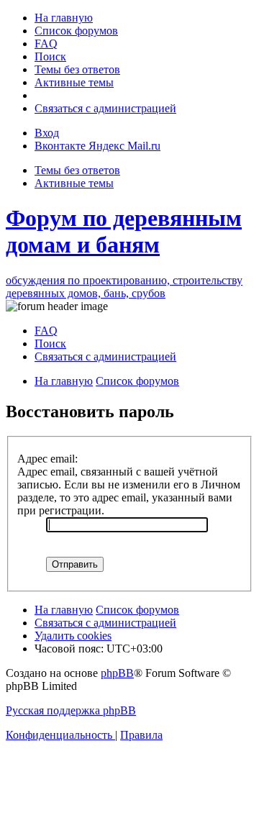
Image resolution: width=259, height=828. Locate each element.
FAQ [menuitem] (46, 330)
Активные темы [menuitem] (74, 183)
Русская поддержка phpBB (71, 710)
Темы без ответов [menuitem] (77, 170)
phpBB (117, 673)
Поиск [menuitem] (50, 343)
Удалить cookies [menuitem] (73, 635)
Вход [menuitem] (47, 133)
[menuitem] (64, 18)
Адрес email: (47, 458)
